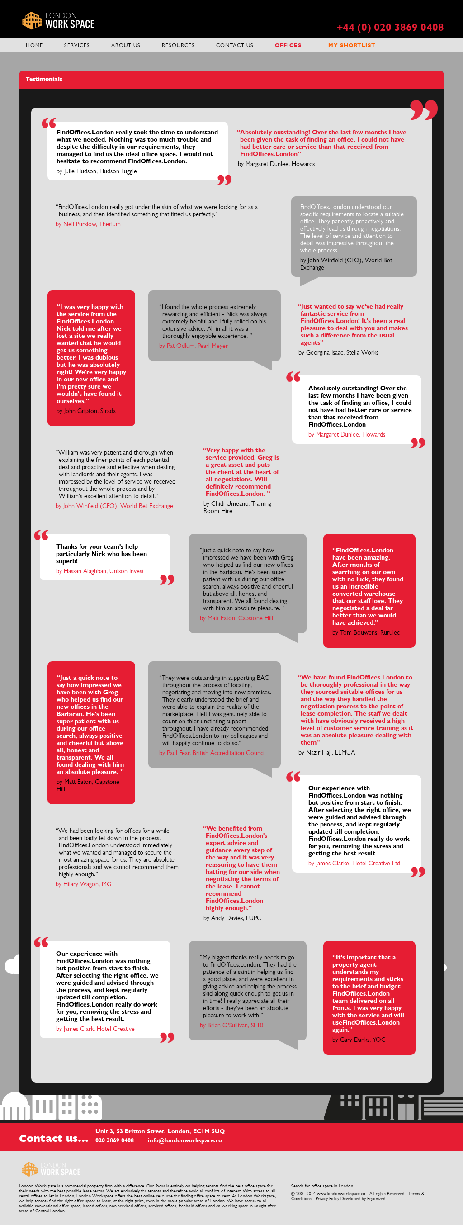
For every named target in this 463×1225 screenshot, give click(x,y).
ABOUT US (126, 45)
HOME (34, 45)
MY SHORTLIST (352, 45)
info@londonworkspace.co (185, 1140)
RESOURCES (178, 45)
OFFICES (288, 45)
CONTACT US (235, 45)
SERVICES (77, 45)
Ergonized (376, 1198)
